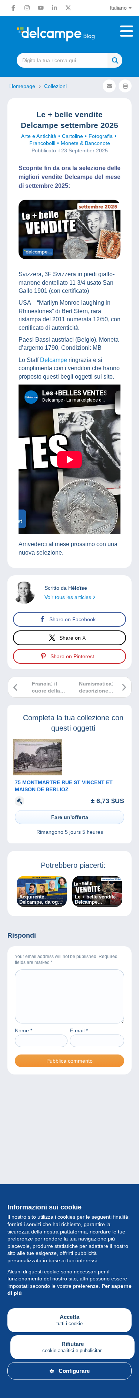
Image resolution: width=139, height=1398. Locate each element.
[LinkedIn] (54, 8)
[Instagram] (27, 8)
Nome (23, 1030)
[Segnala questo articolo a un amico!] (109, 85)
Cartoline (72, 136)
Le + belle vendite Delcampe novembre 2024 (95, 899)
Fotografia (101, 136)
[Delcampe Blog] (69, 34)
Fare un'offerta (69, 817)
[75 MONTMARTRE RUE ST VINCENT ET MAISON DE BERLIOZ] (37, 773)
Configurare (74, 1371)
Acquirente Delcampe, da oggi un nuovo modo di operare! (40, 899)
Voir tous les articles (68, 597)
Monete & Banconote (85, 143)
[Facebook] (13, 8)
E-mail (79, 1030)
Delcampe (53, 360)
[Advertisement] (69, 1166)
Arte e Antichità (38, 136)
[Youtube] (41, 8)
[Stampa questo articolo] (125, 85)
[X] (68, 8)
